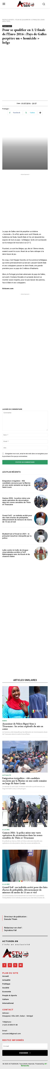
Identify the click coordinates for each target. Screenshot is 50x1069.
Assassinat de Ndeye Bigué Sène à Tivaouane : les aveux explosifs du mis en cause (22, 726)
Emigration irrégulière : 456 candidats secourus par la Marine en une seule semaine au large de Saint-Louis (16, 484)
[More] (40, 112)
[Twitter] (15, 965)
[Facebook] (4, 965)
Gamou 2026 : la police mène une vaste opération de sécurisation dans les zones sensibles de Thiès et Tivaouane (16, 501)
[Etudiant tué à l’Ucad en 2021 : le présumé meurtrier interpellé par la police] (41, 536)
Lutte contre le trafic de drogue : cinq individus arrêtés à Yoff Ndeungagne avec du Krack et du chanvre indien (16, 553)
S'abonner (23, 1053)
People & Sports (8, 20)
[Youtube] (20, 965)
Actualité (6, 775)
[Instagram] (10, 965)
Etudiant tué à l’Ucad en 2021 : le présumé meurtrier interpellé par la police (17, 536)
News (4, 720)
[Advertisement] (25, 74)
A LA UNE (5, 829)
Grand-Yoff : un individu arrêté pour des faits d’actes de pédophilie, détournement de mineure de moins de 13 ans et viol (17, 518)
